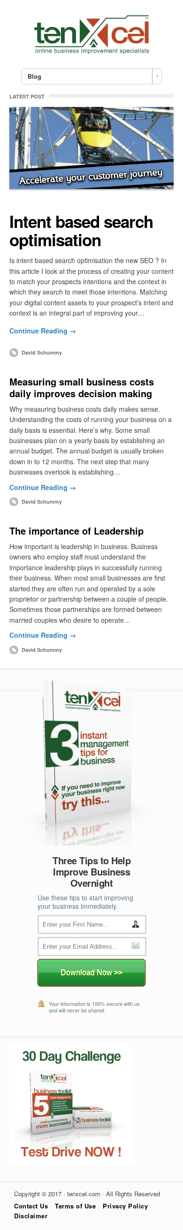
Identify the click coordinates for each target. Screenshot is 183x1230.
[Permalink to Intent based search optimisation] (91, 148)
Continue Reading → (42, 330)
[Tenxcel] (91, 51)
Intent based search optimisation (81, 230)
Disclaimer (30, 1215)
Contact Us (31, 1205)
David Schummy (42, 352)
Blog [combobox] (34, 76)
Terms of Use (75, 1205)
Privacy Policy (125, 1205)
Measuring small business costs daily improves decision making (81, 387)
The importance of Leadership (76, 530)
